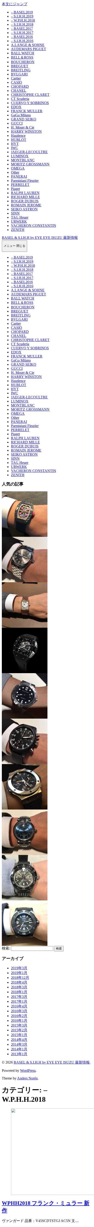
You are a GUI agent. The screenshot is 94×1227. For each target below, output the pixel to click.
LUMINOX (20, 156)
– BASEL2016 (22, 37)
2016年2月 (19, 1016)
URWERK (19, 221)
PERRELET (20, 185)
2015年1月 (19, 1035)
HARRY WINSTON (26, 131)
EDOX (16, 107)
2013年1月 (19, 1054)
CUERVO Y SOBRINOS (30, 103)
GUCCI (17, 123)
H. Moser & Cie (22, 127)
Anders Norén (27, 1078)
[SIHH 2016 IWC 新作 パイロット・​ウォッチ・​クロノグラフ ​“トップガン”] (24, 762)
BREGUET (19, 66)
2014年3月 (19, 1044)
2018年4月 (19, 982)
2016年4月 (19, 1006)
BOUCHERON (22, 62)
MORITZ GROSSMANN (30, 164)
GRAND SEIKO (23, 119)
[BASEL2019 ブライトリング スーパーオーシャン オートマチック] (24, 944)
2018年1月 (19, 992)
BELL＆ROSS (22, 57)
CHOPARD (20, 86)
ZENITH (17, 230)
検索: (6, 948)
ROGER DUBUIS (25, 201)
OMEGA (18, 168)
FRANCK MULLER (26, 111)
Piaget (15, 189)
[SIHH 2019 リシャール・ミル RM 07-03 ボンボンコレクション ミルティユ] (24, 535)
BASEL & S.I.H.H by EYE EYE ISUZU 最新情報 (40, 238)
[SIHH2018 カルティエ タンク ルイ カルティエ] (24, 625)
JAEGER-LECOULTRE (29, 152)
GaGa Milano (21, 115)
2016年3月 (19, 1011)
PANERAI (19, 176)
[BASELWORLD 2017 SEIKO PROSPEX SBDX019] (24, 898)
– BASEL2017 (22, 28)
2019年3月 (19, 968)
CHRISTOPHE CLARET (30, 95)
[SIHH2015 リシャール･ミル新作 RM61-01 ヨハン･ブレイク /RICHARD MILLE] (24, 671)
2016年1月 (19, 1020)
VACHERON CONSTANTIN (33, 225)
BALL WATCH (22, 53)
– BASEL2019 (22, 12)
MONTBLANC (23, 160)
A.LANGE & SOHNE (27, 45)
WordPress (28, 1070)
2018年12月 (20, 978)
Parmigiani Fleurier (25, 180)
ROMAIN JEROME (26, 205)
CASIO (16, 82)
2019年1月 (19, 973)
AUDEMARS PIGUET (28, 49)
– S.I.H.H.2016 (22, 41)
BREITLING (21, 70)
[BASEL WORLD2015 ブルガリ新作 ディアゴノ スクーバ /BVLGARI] (24, 716)
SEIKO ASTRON (24, 209)
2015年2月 (19, 1030)
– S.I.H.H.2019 (22, 16)
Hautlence (18, 135)
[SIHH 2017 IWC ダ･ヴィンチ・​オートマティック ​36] (24, 853)
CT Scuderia (20, 99)
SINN (15, 213)
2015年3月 (19, 1025)
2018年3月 (19, 987)
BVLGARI (19, 74)
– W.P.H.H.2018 (23, 20)
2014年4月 (19, 1040)
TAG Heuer (19, 217)
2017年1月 (19, 1001)
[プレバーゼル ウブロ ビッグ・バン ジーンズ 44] (24, 807)
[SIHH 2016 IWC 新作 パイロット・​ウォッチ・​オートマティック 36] (24, 580)
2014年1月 (19, 1049)
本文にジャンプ (14, 4)
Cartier (16, 78)
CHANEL (18, 90)
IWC (14, 148)
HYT (15, 144)
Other (15, 172)
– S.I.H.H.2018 (22, 24)
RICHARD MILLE (25, 197)
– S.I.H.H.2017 (22, 33)
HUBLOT (18, 140)
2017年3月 (19, 997)
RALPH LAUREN (25, 193)
